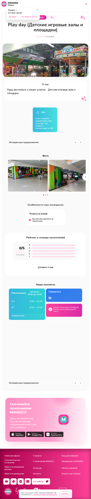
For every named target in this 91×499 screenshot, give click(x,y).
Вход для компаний (70, 456)
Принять (64, 494)
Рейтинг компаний (69, 468)
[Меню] (86, 4)
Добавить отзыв (45, 267)
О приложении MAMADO (43, 461)
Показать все (18, 316)
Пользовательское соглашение (12, 461)
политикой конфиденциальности (45, 495)
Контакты (37, 473)
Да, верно (12, 17)
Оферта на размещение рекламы (14, 468)
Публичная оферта (12, 456)
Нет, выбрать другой (29, 17)
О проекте (37, 456)
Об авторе (37, 468)
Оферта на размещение (14, 473)
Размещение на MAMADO (72, 461)
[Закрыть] (37, 10)
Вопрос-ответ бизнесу (71, 473)
